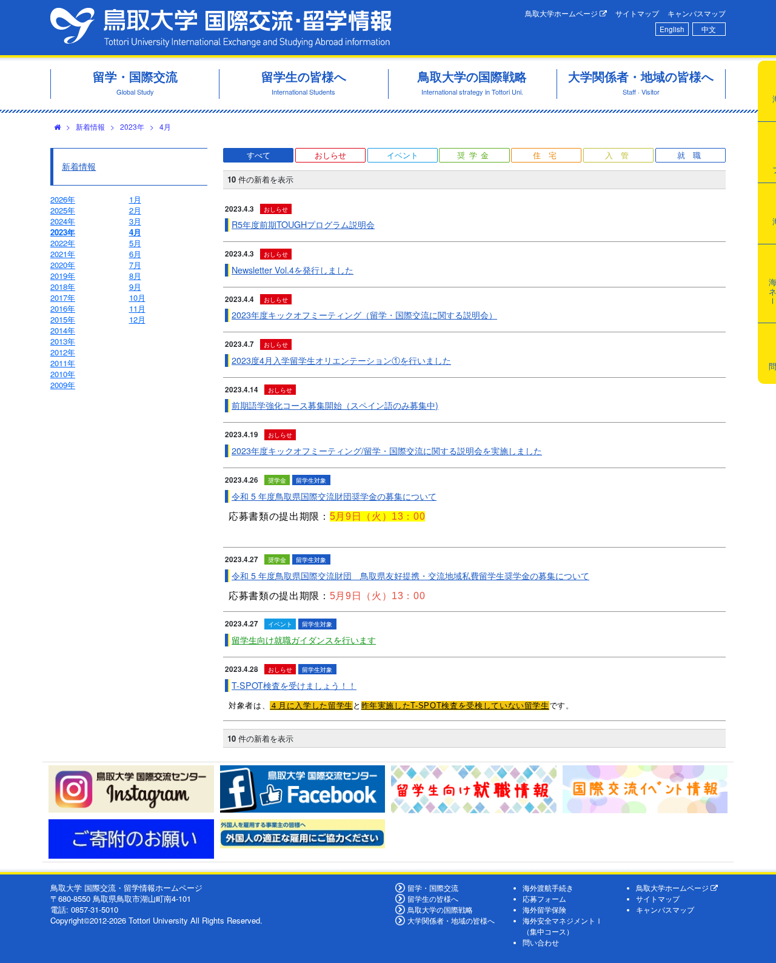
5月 (135, 243)
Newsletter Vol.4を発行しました (292, 270)
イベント (402, 155)
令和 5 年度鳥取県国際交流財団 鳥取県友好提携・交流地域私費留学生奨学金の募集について (410, 575)
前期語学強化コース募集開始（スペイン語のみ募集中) (335, 405)
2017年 (62, 297)
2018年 (62, 286)
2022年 (62, 243)
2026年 (62, 199)
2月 (135, 210)
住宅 (548, 155)
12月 (137, 319)
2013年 (62, 341)
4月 (165, 126)
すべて (258, 155)
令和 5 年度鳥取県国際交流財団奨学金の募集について (334, 496)
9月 (135, 286)
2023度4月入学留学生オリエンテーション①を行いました (341, 360)
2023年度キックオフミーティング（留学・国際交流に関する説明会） (364, 315)
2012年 (62, 352)
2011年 (62, 363)
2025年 (62, 210)
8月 (135, 275)
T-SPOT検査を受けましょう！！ (294, 685)
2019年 (62, 275)
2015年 (62, 319)
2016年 (62, 308)
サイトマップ (637, 13)
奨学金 (475, 155)
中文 (708, 29)
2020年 (62, 264)
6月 (135, 254)
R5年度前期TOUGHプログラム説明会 (303, 224)
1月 (135, 199)
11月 (137, 308)
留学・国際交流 (432, 888)
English (672, 29)
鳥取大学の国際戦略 (440, 909)
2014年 (62, 330)
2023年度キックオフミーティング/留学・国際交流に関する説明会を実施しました (387, 451)
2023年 (132, 126)
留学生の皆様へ (432, 899)
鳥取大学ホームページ (562, 13)
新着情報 (90, 126)
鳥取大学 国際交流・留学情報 (220, 27)
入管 (621, 155)
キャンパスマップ (696, 13)
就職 (693, 155)
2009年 (62, 385)
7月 (135, 264)
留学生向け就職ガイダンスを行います (304, 640)
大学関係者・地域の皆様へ (451, 920)
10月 (137, 297)
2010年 (62, 374)
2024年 (62, 221)
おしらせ (330, 155)
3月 (135, 221)
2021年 (62, 254)
